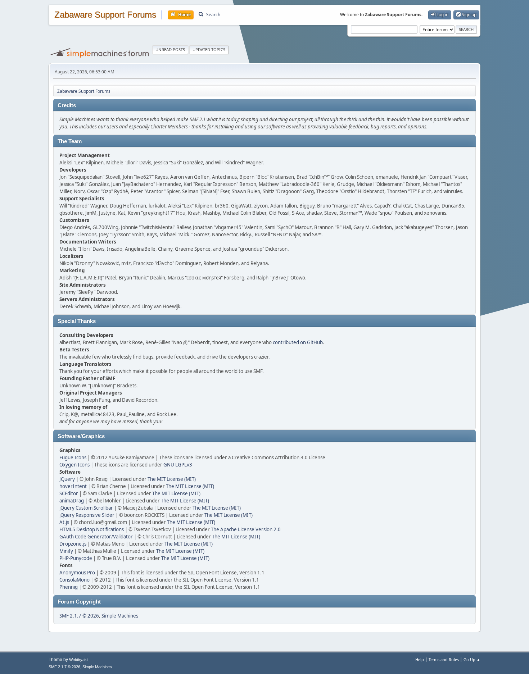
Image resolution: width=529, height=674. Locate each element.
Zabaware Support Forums (105, 14)
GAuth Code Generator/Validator (96, 536)
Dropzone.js (72, 544)
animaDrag (71, 500)
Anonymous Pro (77, 572)
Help (419, 659)
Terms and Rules (444, 659)
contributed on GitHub (298, 342)
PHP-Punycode (75, 558)
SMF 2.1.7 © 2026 (79, 615)
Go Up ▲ (472, 659)
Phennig (68, 587)
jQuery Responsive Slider (86, 515)
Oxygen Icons (74, 464)
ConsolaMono (74, 580)
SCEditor (68, 493)
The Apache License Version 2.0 (246, 529)
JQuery (67, 479)
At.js (64, 522)
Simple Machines (119, 615)
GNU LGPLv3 (177, 464)
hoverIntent (73, 486)
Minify (66, 551)
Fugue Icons (72, 457)
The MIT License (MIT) (172, 479)
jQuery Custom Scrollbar (86, 508)
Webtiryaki (78, 659)
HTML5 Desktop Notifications (91, 529)
